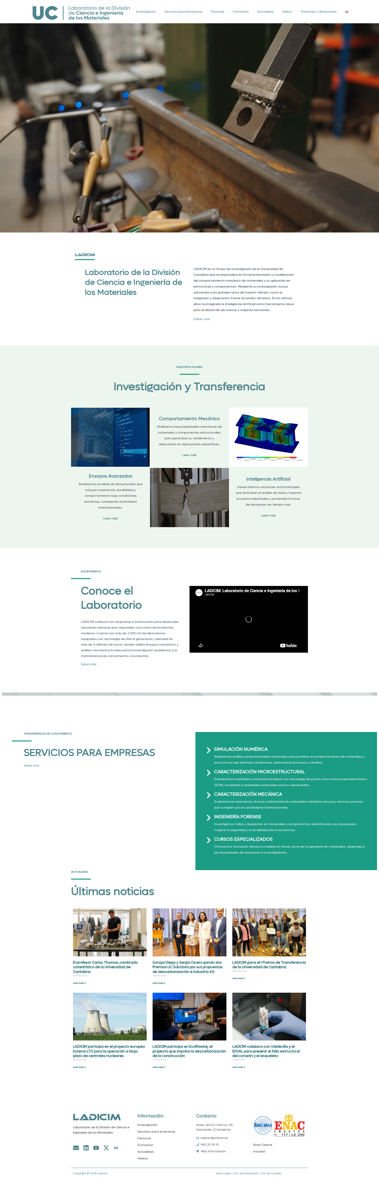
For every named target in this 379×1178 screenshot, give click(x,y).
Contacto (206, 1116)
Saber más (201, 319)
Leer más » (79, 983)
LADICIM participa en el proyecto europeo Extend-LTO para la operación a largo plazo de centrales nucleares (109, 1051)
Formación (241, 11)
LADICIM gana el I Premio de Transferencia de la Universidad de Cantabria (269, 964)
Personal (217, 11)
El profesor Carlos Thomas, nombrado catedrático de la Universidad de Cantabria (105, 967)
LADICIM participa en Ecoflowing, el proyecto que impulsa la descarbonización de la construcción (189, 1051)
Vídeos (287, 11)
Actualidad (265, 11)
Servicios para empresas (183, 11)
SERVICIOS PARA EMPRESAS (89, 752)
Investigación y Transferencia (189, 387)
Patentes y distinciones (319, 11)
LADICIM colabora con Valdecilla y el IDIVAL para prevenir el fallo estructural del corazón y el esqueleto (266, 1051)
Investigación (146, 11)
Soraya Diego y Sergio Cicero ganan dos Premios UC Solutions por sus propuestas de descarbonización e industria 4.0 (188, 967)
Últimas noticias (112, 892)
